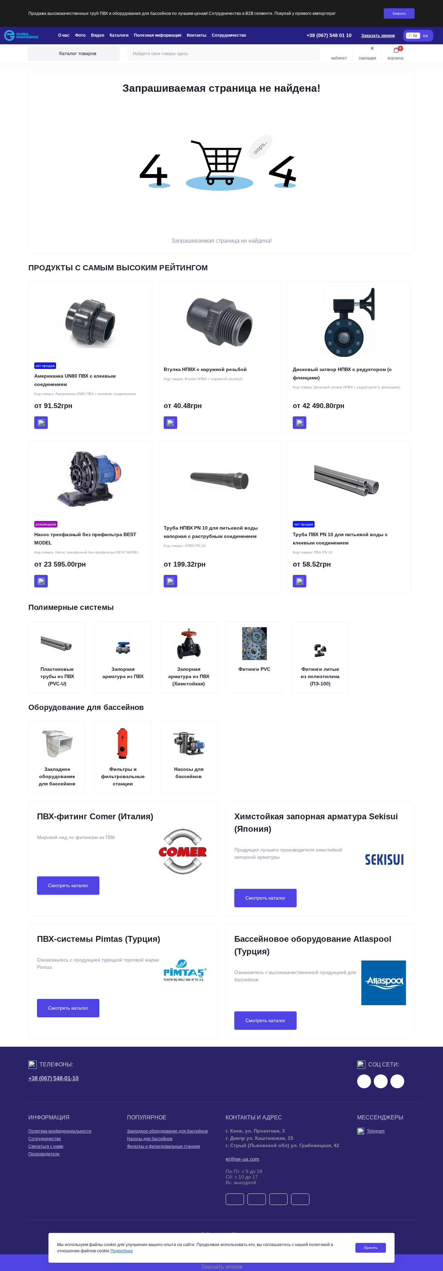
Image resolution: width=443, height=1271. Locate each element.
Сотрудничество (229, 35)
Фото (80, 35)
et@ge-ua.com (243, 1159)
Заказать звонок (378, 35)
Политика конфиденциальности (59, 1131)
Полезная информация (157, 35)
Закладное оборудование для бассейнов (167, 1131)
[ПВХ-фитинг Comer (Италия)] (183, 860)
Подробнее (121, 1251)
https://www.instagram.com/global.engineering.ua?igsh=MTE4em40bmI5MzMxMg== (381, 1081)
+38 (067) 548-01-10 (53, 1078)
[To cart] (41, 422)
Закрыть (399, 13)
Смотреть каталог (68, 885)
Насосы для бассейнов (149, 1138)
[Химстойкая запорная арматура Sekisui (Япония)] (384, 872)
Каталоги (119, 35)
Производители (44, 1154)
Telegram (376, 1131)
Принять (371, 1248)
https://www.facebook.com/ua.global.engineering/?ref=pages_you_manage (364, 1081)
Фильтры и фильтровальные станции (163, 1146)
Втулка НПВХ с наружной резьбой (205, 369)
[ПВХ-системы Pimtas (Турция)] (185, 982)
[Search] (314, 53)
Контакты (196, 35)
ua (425, 35)
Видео (97, 35)
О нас (64, 35)
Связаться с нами (45, 1146)
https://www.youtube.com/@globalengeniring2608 (397, 1081)
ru (415, 35)
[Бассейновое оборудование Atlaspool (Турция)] (383, 995)
